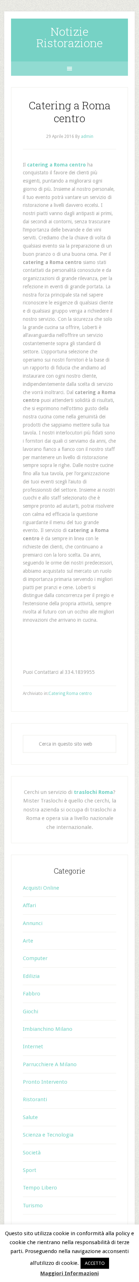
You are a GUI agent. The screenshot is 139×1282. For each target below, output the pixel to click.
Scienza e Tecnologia (48, 1135)
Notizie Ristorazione (69, 37)
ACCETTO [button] (95, 1263)
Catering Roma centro (70, 693)
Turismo (33, 1205)
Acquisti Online (41, 888)
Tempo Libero (40, 1187)
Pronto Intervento (45, 1082)
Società (32, 1152)
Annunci (32, 923)
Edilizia (31, 976)
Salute (30, 1117)
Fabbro (31, 993)
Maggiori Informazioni (69, 1273)
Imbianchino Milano (47, 1029)
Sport (29, 1170)
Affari (29, 905)
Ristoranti (35, 1099)
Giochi (30, 1011)
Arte (28, 941)
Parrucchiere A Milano (50, 1064)
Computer (35, 958)
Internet (33, 1046)
